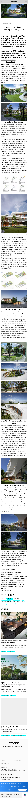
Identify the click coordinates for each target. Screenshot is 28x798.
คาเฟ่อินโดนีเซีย (11, 651)
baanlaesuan (5, 695)
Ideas (2, 757)
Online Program (19, 757)
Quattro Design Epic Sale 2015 (18, 735)
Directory (17, 760)
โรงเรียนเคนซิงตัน (11, 604)
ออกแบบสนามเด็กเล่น (6, 601)
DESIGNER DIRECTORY (8, 60)
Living (2, 751)
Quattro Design (5, 735)
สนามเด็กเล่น (17, 598)
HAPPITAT (13, 695)
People (16, 751)
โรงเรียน (3, 604)
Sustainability (5, 763)
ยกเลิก (14, 789)
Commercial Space (6, 754)
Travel (16, 754)
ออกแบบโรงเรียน (16, 601)
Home (2, 20)
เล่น (23, 601)
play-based (9, 598)
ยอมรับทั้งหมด (22, 789)
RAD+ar (3, 651)
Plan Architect (10, 36)
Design (8, 20)
